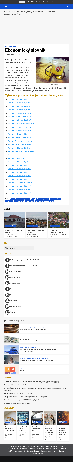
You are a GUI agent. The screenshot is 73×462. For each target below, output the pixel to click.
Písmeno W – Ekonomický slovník (20, 183)
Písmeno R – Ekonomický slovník (19, 165)
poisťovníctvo (30, 201)
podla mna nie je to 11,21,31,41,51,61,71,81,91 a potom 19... (29, 400)
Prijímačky (32, 449)
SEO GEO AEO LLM (12, 449)
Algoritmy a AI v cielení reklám (23, 428)
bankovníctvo (14, 199)
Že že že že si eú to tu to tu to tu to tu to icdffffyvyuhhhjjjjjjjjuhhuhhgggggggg (35, 382)
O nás (24, 446)
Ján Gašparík (50, 434)
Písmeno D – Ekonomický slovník (19, 110)
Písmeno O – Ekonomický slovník (19, 148)
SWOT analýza (24, 371)
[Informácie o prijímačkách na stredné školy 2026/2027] (11, 362)
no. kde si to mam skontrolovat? (20, 403)
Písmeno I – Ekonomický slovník (19, 127)
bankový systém (25, 199)
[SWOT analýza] (11, 373)
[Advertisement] (36, 29)
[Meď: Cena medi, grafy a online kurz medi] (11, 331)
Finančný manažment (35, 422)
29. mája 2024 (64, 234)
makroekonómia (55, 199)
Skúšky (40, 453)
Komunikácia (14, 295)
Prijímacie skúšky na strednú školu (40, 358)
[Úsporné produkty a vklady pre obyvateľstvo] (50, 418)
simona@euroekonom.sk (46, 2)
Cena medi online (15, 271)
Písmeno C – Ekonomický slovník (19, 106)
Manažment (23, 449)
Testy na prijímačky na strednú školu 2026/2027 (25, 260)
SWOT (10, 451)
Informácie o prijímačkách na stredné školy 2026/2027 (37, 360)
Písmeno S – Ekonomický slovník (19, 169)
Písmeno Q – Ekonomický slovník (19, 162)
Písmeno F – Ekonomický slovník (19, 117)
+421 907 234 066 (32, 2)
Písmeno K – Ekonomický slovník (19, 134)
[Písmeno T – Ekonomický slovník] (36, 220)
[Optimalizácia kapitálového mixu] (37, 418)
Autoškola (54, 446)
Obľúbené (36, 327)
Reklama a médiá (21, 422)
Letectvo (22, 347)
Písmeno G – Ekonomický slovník (19, 120)
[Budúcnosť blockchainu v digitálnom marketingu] (63, 418)
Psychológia (9, 422)
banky (33, 199)
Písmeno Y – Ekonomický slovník (19, 190)
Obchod (61, 451)
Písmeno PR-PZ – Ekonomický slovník (21, 158)
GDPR (30, 446)
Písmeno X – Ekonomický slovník (19, 186)
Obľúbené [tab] (9, 321)
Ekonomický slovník (10, 46)
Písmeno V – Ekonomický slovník (19, 179)
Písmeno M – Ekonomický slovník (20, 141)
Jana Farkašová (37, 432)
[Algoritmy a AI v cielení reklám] (23, 418)
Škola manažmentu (33, 451)
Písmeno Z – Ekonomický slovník (19, 193)
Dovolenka (33, 453)
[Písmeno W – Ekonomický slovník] (14, 220)
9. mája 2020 (20, 54)
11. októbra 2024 (32, 236)
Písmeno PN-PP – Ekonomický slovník (21, 155)
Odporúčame (43, 327)
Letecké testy (44, 446)
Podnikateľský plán (16, 306)
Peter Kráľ (9, 432)
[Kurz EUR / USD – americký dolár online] (11, 342)
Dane (47, 422)
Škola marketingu (46, 451)
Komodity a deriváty (29, 327)
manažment (9, 201)
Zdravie (63, 449)
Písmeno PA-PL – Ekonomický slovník (21, 151)
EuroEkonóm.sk (10, 54)
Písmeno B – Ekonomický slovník (19, 103)
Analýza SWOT (14, 300)
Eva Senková (23, 432)
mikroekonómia (19, 201)
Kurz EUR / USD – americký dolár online (32, 340)
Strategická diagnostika (37, 368)
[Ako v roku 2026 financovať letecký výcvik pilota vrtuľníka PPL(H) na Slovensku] (11, 352)
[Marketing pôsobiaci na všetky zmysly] (10, 418)
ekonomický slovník (42, 199)
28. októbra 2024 (10, 236)
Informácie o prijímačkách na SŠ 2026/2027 (24, 265)
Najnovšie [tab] (20, 321)
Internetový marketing (62, 422)
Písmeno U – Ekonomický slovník (19, 176)
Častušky (13, 312)
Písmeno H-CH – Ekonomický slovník (21, 124)
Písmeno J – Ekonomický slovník (19, 131)
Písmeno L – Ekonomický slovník (19, 137)
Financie (48, 449)
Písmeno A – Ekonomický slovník (19, 99)
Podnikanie (40, 449)
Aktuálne (22, 327)
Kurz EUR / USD (15, 283)
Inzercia (11, 446)
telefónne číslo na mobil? (18, 385)
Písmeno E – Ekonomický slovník (19, 113)
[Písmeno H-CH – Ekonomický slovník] (58, 220)
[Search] (67, 6)
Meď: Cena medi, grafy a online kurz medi (33, 329)
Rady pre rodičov (15, 289)
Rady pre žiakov (15, 277)
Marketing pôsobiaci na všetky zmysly (9, 428)
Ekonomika (55, 449)
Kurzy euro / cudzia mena (30, 338)
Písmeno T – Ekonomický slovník (19, 172)
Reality (61, 446)
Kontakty (18, 446)
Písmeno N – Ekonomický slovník (19, 144)
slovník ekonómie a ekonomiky (45, 201)
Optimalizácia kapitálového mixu (36, 428)
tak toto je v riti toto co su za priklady (20, 393)
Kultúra (55, 451)
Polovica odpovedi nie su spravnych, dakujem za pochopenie (28, 397)
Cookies (36, 446)
